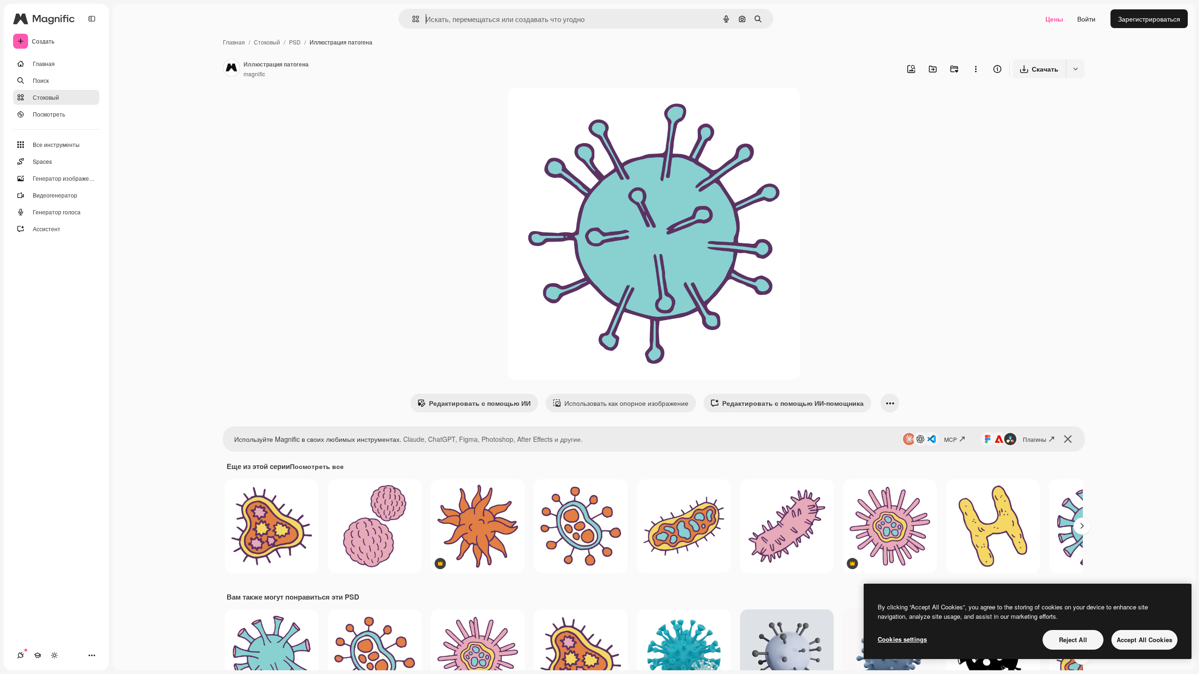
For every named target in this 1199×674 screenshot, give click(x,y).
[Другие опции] (975, 68)
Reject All (1073, 639)
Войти (1086, 18)
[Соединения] (20, 655)
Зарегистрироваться (1149, 18)
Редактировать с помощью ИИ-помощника (793, 403)
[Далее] (1081, 526)
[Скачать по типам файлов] (1075, 68)
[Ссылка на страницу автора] (231, 68)
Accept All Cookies (1144, 639)
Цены (1054, 18)
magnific (254, 74)
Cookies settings (902, 639)
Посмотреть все (317, 466)
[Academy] (37, 655)
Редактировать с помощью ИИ (480, 403)
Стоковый (267, 42)
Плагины (1034, 439)
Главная (234, 42)
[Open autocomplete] (412, 18)
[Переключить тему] (54, 655)
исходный (570, 105)
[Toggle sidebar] (91, 18)
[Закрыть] (1067, 439)
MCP (950, 439)
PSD (295, 42)
